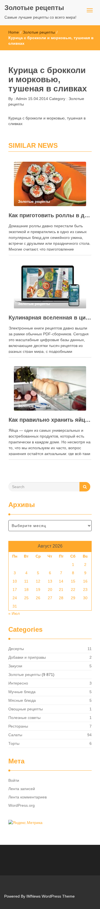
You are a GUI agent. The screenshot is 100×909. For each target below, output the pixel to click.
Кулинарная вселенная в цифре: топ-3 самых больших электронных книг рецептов (50, 317)
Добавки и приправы (27, 657)
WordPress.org (21, 805)
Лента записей (21, 788)
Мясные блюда (22, 700)
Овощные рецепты (25, 709)
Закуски (15, 666)
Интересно (18, 683)
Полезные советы (24, 717)
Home (13, 32)
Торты (13, 743)
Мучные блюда (22, 692)
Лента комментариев (27, 797)
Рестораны (18, 726)
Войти (13, 780)
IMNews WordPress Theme (50, 896)
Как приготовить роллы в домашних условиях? (50, 215)
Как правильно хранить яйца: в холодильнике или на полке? (50, 420)
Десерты (16, 648)
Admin (21, 98)
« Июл (14, 613)
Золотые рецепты (34, 7)
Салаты (15, 735)
